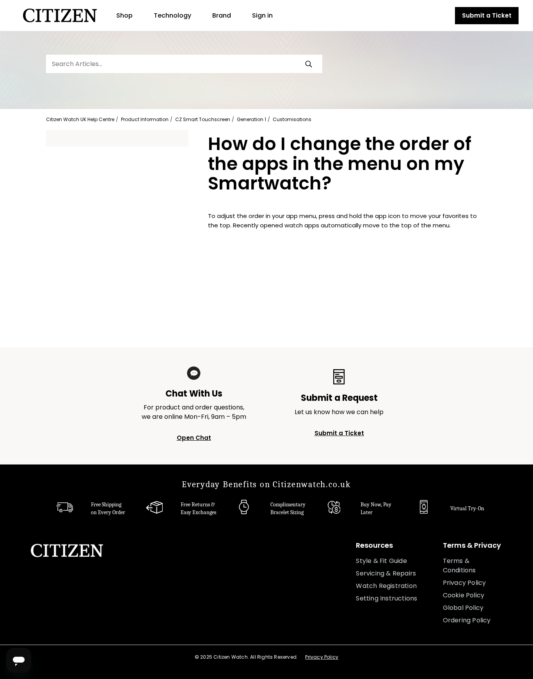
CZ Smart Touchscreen (202, 119)
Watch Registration (386, 585)
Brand (221, 15)
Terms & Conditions (459, 565)
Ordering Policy (467, 620)
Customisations (292, 119)
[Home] (60, 15)
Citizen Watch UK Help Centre (80, 119)
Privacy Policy (464, 582)
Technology (172, 15)
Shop (124, 15)
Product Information (145, 119)
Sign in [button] (262, 15)
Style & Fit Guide (381, 560)
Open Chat (194, 438)
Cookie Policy (464, 595)
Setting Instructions (386, 598)
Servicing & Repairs (386, 573)
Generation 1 (251, 119)
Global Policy (463, 607)
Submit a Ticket (487, 15)
